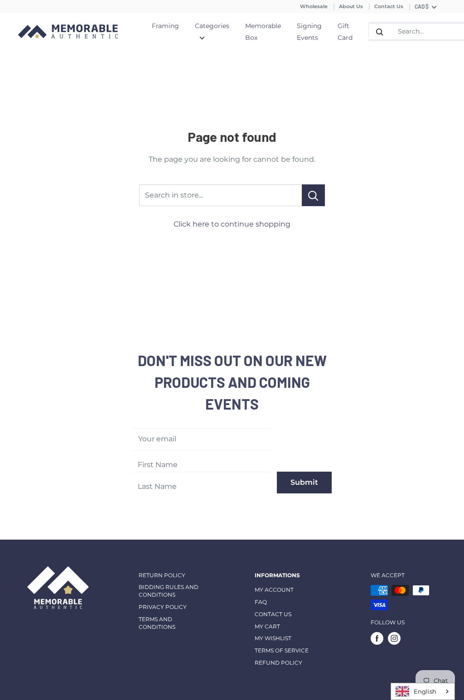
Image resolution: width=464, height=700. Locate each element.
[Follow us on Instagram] (394, 638)
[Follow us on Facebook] (377, 638)
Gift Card (345, 32)
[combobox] (423, 691)
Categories (212, 26)
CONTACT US (273, 614)
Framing (165, 26)
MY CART (267, 626)
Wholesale (314, 6)
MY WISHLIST (273, 638)
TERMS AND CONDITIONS (157, 623)
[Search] (379, 31)
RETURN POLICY (162, 575)
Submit (304, 482)
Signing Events (309, 32)
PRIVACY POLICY (163, 606)
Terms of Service (282, 650)
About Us (351, 6)
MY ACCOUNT (274, 589)
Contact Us (388, 6)
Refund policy (278, 662)
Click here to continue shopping (232, 224)
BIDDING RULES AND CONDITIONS (168, 591)
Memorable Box (263, 32)
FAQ (261, 602)
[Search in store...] (313, 195)
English (425, 691)
